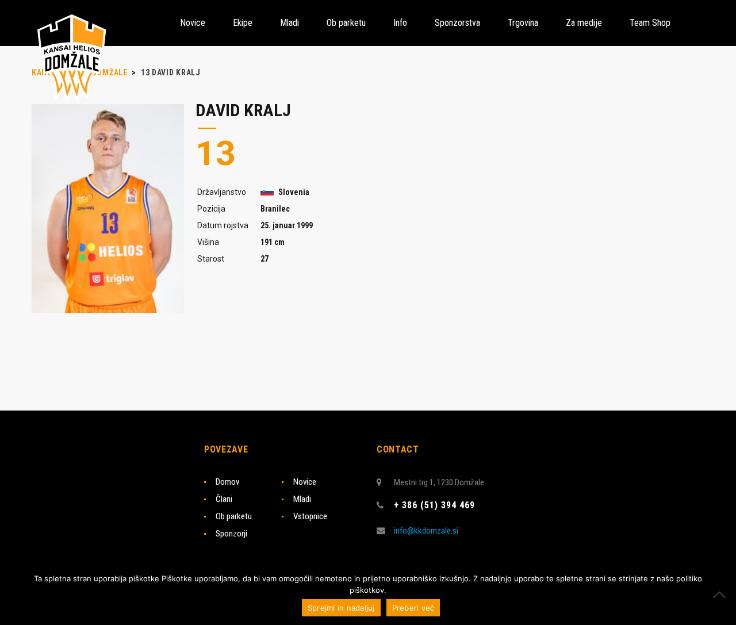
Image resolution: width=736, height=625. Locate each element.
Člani (224, 499)
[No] (721, 594)
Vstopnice (310, 516)
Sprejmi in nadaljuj (341, 607)
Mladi (302, 499)
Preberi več (413, 607)
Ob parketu (234, 516)
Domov (227, 482)
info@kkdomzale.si (426, 531)
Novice (304, 482)
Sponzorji (231, 533)
